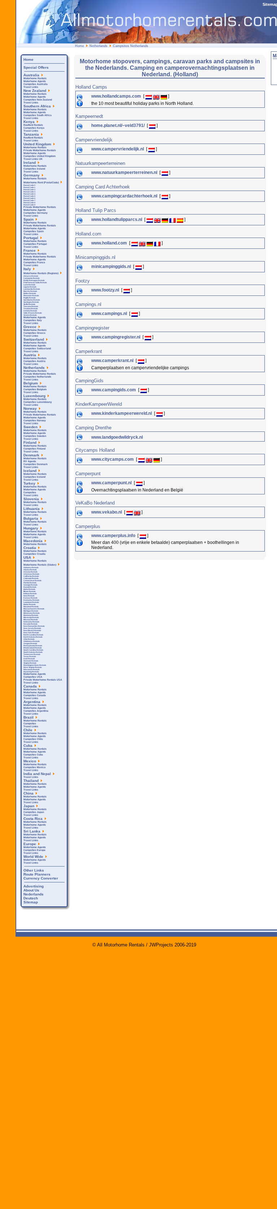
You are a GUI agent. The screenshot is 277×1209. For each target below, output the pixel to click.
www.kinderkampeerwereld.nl (122, 413)
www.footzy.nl (105, 290)
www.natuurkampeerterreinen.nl (124, 172)
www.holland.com (109, 243)
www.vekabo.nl (107, 512)
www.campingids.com (114, 389)
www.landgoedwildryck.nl (117, 437)
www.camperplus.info (113, 535)
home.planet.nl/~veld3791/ (118, 125)
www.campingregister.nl (116, 337)
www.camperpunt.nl (112, 482)
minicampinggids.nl (111, 266)
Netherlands (98, 46)
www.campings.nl (109, 313)
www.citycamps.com (113, 459)
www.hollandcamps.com (116, 96)
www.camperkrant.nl (113, 360)
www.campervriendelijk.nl (118, 149)
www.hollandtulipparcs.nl (117, 219)
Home (79, 46)
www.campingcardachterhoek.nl (124, 196)
